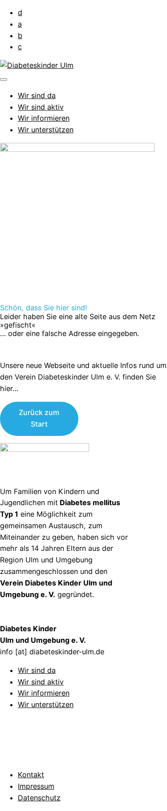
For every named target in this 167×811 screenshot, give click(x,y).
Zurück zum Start (39, 418)
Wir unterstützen (45, 129)
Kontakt (31, 774)
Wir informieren (43, 118)
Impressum (36, 786)
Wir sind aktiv (41, 107)
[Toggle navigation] (3, 79)
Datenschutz (39, 797)
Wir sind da (37, 95)
